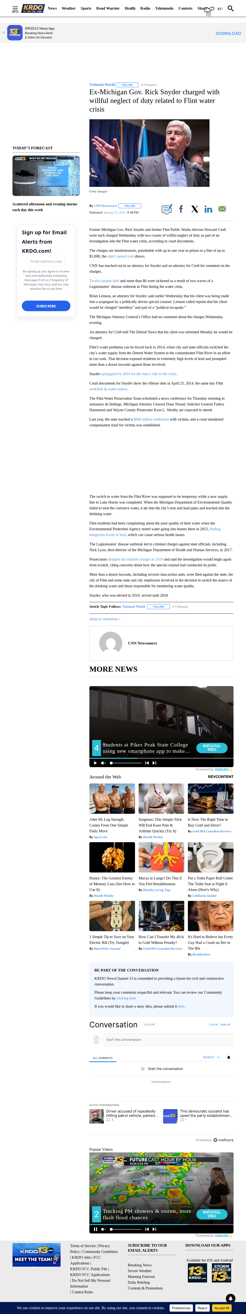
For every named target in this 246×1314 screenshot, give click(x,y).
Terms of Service (83, 1246)
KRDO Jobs (81, 1257)
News (52, 8)
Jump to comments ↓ (105, 619)
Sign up (225, 1024)
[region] (161, 1082)
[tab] (102, 1058)
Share (202, 8)
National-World (133, 606)
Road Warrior (108, 8)
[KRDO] (33, 8)
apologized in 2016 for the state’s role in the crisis (138, 374)
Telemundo (164, 8)
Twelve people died (104, 281)
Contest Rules (82, 1292)
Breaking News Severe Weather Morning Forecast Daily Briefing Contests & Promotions (145, 1276)
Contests (185, 8)
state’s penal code (120, 256)
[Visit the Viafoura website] (223, 1140)
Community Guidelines (100, 1252)
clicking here (126, 998)
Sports (86, 8)
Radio (145, 8)
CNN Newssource (105, 206)
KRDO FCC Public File (88, 1269)
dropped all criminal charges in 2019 (135, 559)
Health (130, 8)
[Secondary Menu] (18, 8)
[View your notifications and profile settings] (229, 1057)
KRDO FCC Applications (90, 1275)
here (181, 1006)
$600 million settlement (152, 419)
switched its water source (108, 389)
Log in (213, 1024)
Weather (69, 8)
